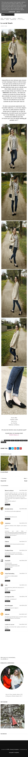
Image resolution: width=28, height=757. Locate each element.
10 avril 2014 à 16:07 (23, 614)
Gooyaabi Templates (14, 752)
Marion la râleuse (9, 490)
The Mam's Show (9, 550)
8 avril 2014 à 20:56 (23, 508)
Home (2, 18)
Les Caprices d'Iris (9, 596)
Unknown (7, 614)
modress (2, 19)
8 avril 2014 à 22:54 (23, 560)
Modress (12, 115)
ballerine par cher (18, 116)
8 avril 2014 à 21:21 (23, 541)
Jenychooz (7, 523)
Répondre (7, 504)
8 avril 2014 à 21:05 (23, 523)
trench (7, 19)
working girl (13, 19)
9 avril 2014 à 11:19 (23, 573)
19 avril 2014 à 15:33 (23, 624)
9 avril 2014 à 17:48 (23, 596)
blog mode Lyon (7, 18)
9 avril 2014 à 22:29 (23, 605)
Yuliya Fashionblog (9, 573)
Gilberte (7, 541)
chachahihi (7, 560)
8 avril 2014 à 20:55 (23, 490)
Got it (18, 11)
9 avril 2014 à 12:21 (23, 585)
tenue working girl (20, 118)
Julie (6, 585)
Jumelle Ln (20, 18)
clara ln (14, 18)
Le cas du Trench (4, 472)
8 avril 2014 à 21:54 (23, 550)
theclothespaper (9, 605)
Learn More (12, 11)
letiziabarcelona (9, 509)
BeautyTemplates (14, 749)
